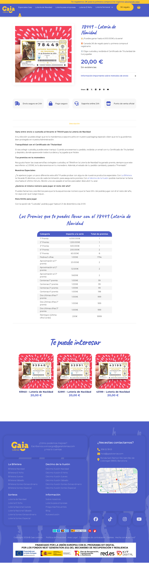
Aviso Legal (72, 537)
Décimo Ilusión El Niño (57, 473)
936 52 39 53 (106, 449)
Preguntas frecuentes (56, 507)
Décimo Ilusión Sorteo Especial (61, 488)
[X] (91, 89)
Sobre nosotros (53, 499)
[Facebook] (87, 89)
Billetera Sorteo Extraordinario (22, 484)
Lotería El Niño (85, 7)
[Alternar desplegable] (112, 7)
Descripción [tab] (74, 124)
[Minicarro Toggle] (139, 7)
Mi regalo (125, 7)
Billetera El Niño (16, 473)
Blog (48, 511)
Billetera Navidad (16, 469)
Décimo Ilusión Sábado (57, 480)
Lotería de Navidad (43, 7)
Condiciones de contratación (92, 537)
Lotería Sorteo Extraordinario (22, 514)
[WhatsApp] (100, 89)
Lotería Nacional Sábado (20, 511)
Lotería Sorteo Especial (19, 518)
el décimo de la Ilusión (98, 178)
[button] (68, 29)
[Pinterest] (104, 89)
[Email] (108, 89)
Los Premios (30, 216)
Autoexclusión (52, 514)
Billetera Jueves (15, 476)
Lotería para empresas (66, 7)
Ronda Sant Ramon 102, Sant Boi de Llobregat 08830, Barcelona (117, 459)
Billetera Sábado (16, 480)
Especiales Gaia (25, 7)
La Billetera (126, 175)
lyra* (133, 537)
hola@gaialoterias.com (112, 454)
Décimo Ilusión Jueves (56, 476)
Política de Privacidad (56, 537)
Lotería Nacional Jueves (19, 507)
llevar (76, 216)
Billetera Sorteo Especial (20, 488)
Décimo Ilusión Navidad (57, 469)
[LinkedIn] (95, 89)
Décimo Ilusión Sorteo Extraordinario (64, 484)
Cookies (110, 537)
